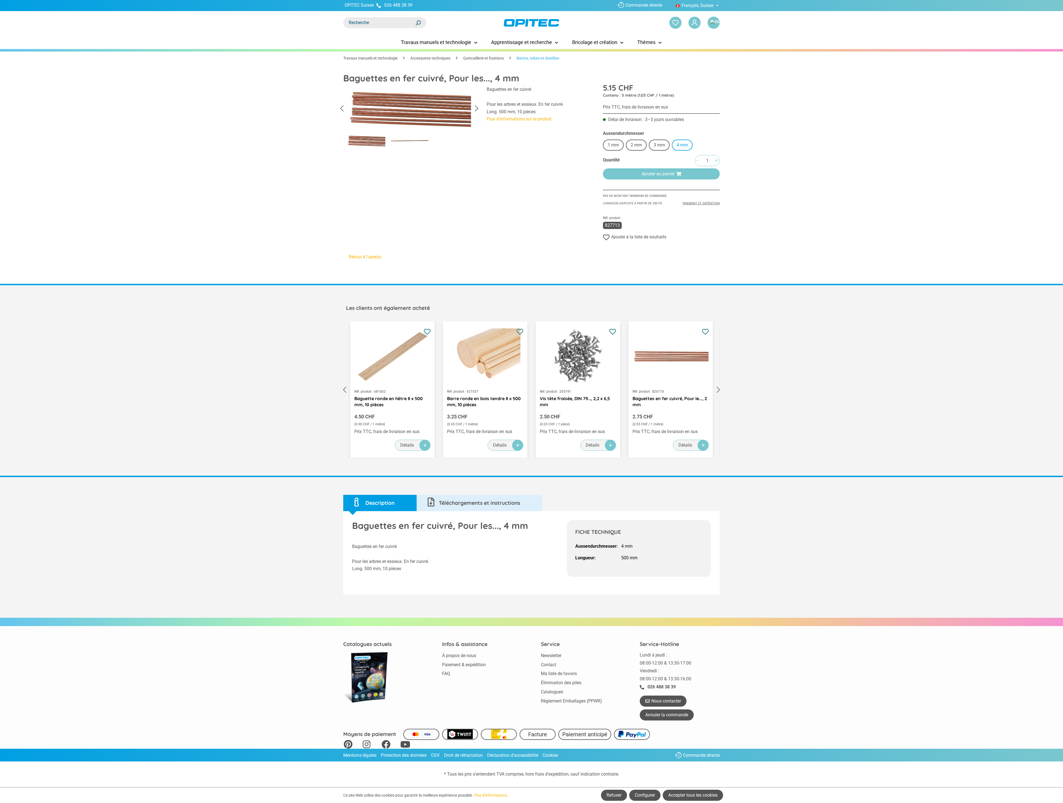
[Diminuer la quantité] (697, 160)
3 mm (659, 145)
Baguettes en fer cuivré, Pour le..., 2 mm (670, 401)
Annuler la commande (666, 714)
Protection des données (404, 755)
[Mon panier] (714, 23)
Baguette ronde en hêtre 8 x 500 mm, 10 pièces (388, 401)
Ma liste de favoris (559, 673)
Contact (548, 664)
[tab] (380, 503)
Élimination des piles (561, 682)
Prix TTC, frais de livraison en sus (635, 107)
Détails (407, 445)
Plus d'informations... (492, 795)
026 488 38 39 (398, 5)
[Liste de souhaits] (675, 23)
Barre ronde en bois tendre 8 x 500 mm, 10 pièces (484, 401)
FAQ (446, 673)
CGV (435, 755)
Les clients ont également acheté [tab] (388, 308)
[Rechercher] (418, 22)
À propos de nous (459, 655)
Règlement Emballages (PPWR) (571, 701)
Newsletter (551, 655)
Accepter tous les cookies (693, 795)
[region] (409, 118)
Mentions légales (359, 755)
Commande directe (643, 5)
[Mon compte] (694, 23)
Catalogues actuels (367, 644)
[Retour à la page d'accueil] (531, 23)
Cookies (550, 755)
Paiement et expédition (701, 203)
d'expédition (557, 774)
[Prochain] (477, 109)
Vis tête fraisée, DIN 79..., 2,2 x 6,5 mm (575, 401)
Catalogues (552, 691)
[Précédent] (342, 109)
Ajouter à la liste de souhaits (638, 237)
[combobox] (379, 22)
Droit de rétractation (463, 755)
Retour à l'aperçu (365, 256)
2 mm (636, 145)
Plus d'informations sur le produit (519, 119)
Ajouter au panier (658, 173)
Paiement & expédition (464, 664)
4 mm (682, 145)
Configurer (645, 795)
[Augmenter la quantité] (716, 160)
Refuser (614, 795)
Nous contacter (666, 701)
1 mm (613, 145)
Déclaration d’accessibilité (512, 755)
